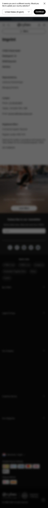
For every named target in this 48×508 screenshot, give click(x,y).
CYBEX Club (9, 265)
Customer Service (9, 396)
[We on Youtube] (38, 247)
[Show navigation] (3, 25)
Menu (25, 31)
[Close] (44, 3)
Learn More (24, 208)
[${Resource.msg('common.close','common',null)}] (45, 19)
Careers (7, 278)
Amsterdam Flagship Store (15, 271)
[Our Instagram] (24, 247)
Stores (33, 271)
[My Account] (39, 25)
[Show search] (8, 25)
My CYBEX (6, 287)
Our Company (8, 351)
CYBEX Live (24, 265)
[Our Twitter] (31, 247)
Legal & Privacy (8, 313)
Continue (40, 11)
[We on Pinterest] (17, 247)
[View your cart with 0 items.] (44, 25)
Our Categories (8, 418)
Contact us (39, 265)
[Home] (24, 25)
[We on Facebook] (10, 247)
